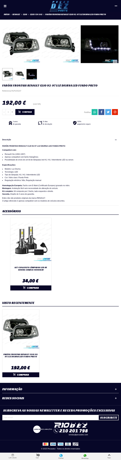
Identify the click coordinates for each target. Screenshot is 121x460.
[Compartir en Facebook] (101, 112)
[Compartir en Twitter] (108, 112)
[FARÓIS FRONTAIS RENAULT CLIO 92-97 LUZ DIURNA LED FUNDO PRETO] (115, 62)
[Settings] (116, 6)
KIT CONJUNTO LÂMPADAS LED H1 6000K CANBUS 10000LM (31, 268)
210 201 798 (73, 430)
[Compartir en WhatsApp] (95, 112)
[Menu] (5, 6)
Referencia (6, 91)
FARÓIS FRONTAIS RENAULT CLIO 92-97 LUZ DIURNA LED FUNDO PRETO (20, 355)
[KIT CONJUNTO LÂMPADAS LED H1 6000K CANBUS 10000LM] (30, 241)
